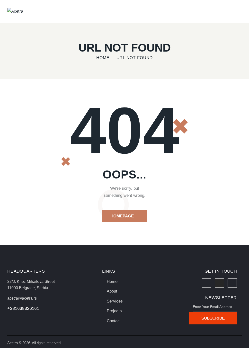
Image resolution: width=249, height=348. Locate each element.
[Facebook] (206, 283)
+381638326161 (23, 308)
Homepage (122, 216)
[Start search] (238, 12)
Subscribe (213, 318)
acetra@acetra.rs (22, 298)
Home (102, 57)
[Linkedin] (232, 283)
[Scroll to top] (236, 339)
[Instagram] (219, 283)
